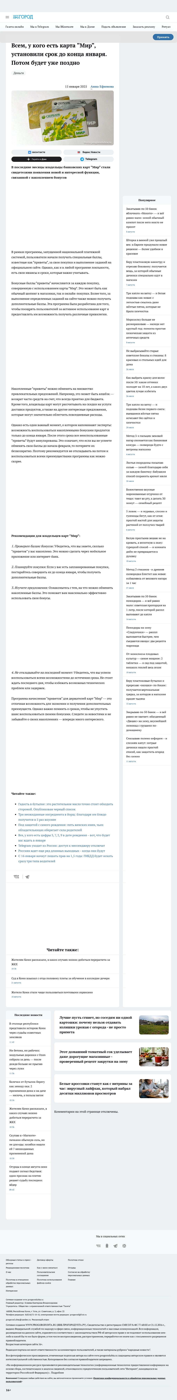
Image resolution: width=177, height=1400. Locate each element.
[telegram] (28, 876)
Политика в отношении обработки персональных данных (18, 1283)
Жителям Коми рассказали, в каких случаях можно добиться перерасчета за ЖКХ (60, 964)
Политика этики (75, 1260)
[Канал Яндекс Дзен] (36, 159)
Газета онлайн (15, 26)
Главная (71, 1279)
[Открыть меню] (7, 17)
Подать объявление (113, 26)
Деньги (18, 73)
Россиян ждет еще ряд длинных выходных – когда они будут (61, 851)
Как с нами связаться (47, 1267)
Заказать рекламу (144, 26)
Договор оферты (45, 1260)
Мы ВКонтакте (64, 26)
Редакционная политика (17, 1267)
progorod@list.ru (78, 1314)
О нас (8, 1272)
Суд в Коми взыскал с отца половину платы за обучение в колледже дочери (60, 980)
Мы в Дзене (87, 26)
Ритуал (166, 26)
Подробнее (57, 1372)
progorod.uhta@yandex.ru (18, 1319)
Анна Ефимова (102, 86)
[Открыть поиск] (167, 17)
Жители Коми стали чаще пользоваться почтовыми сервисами (52, 994)
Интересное (11, 1290)
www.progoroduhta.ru (33, 1299)
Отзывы (72, 1267)
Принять (163, 37)
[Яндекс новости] (88, 152)
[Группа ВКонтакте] (36, 152)
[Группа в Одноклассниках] (107, 1245)
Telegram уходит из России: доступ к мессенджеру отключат (61, 846)
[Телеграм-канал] (88, 159)
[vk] (17, 876)
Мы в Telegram (39, 26)
